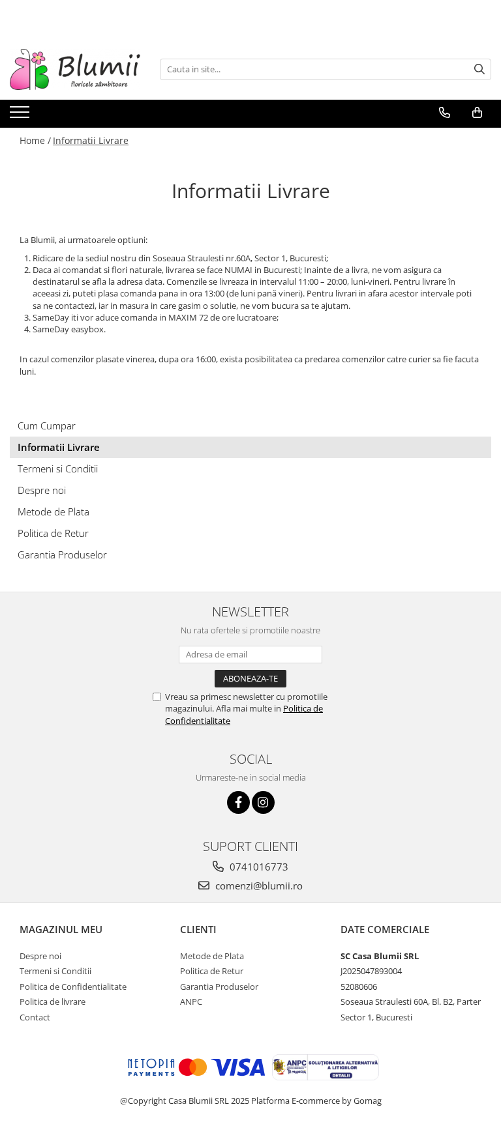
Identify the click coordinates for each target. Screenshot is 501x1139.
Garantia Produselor (62, 554)
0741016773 (257, 866)
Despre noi (42, 490)
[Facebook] (238, 802)
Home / (35, 140)
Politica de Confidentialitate (73, 986)
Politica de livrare (52, 1001)
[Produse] (21, 116)
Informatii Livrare (91, 140)
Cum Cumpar (47, 425)
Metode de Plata (53, 511)
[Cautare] (479, 69)
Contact (35, 1017)
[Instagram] (263, 802)
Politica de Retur (53, 533)
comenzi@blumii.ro (258, 885)
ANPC (191, 1001)
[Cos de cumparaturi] (477, 113)
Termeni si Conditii (58, 468)
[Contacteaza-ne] (444, 113)
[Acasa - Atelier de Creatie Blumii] (75, 69)
